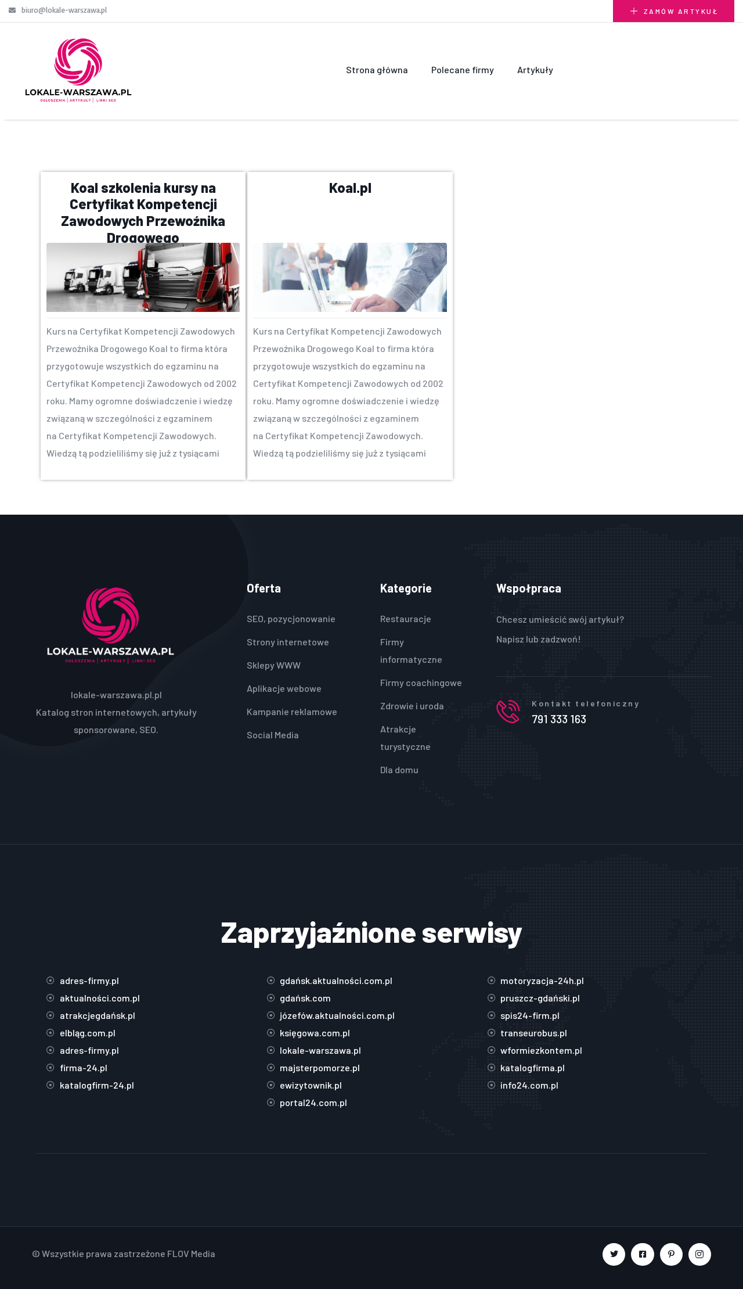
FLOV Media (191, 1253)
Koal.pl (350, 187)
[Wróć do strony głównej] (78, 70)
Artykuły (535, 69)
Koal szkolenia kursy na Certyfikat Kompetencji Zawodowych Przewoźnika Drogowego (143, 212)
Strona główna (377, 69)
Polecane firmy (462, 69)
